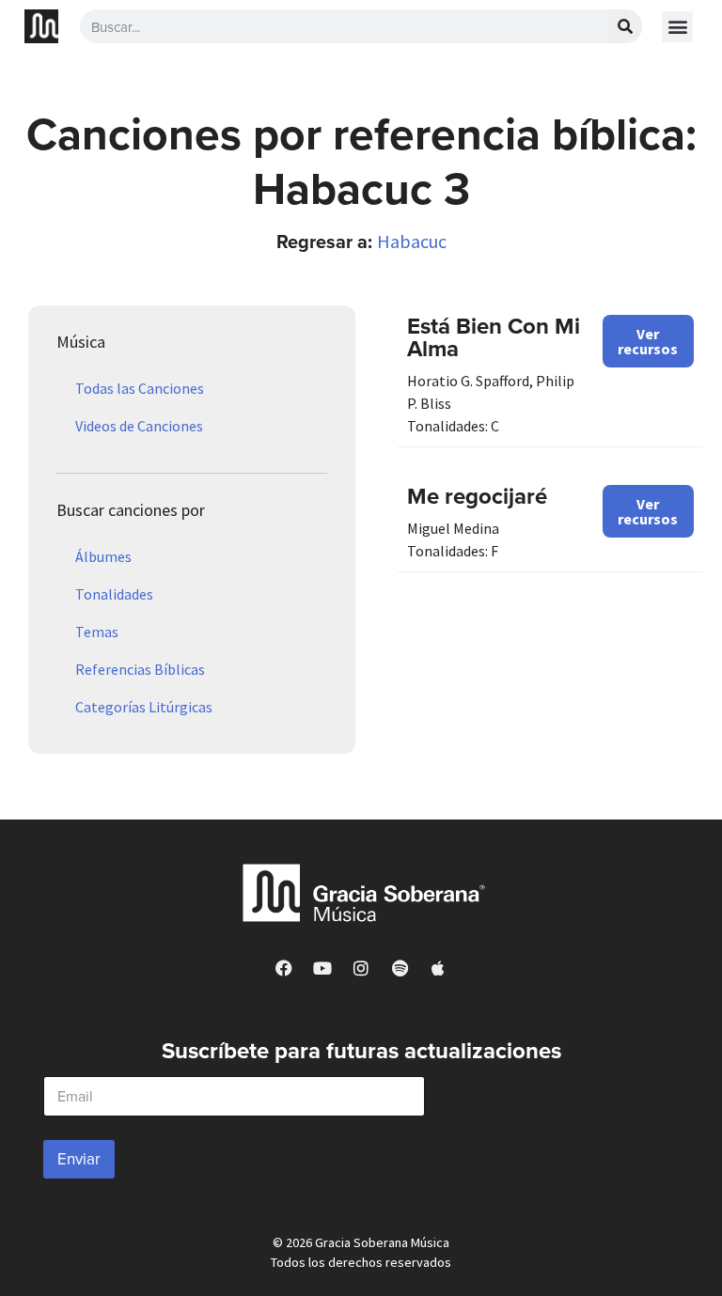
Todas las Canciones (139, 388)
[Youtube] (322, 968)
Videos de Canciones (139, 425)
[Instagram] (361, 968)
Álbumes (103, 556)
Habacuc (412, 241)
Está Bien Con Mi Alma (493, 337)
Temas (96, 631)
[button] (677, 26)
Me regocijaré (477, 495)
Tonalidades (114, 594)
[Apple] (438, 968)
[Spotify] (399, 968)
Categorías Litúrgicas (143, 706)
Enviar (79, 1159)
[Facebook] (284, 968)
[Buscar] (625, 26)
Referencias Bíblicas (140, 669)
